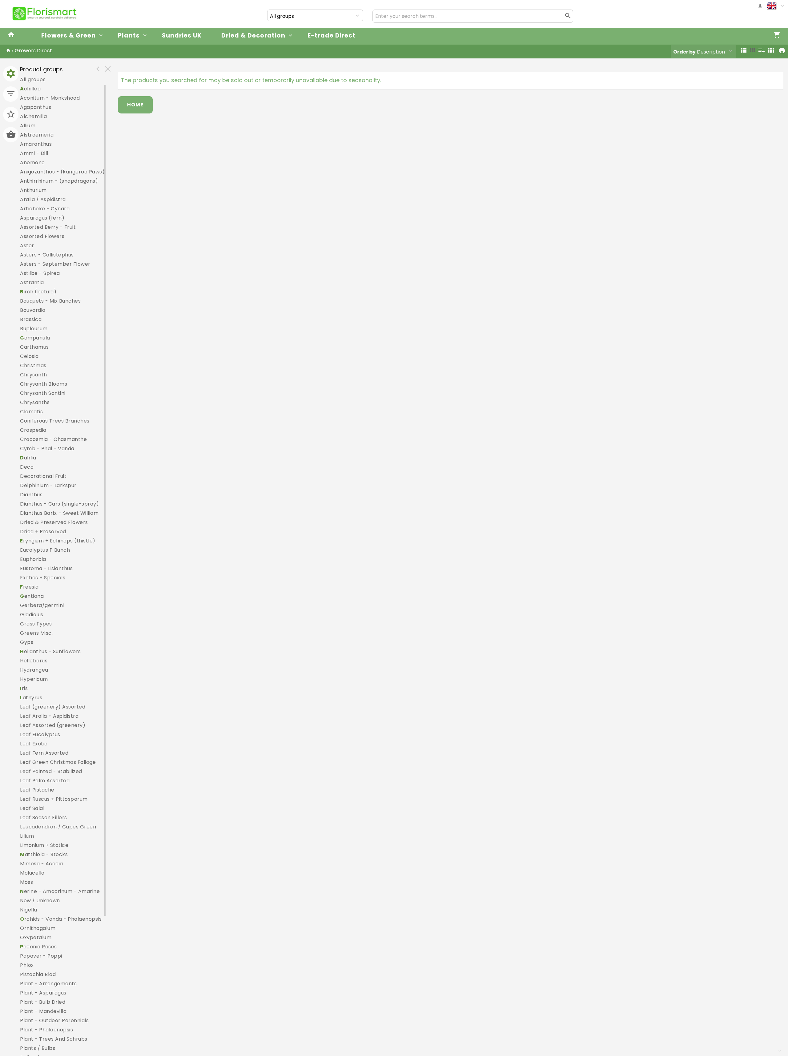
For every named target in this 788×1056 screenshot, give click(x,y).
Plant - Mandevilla (43, 1011)
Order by (684, 51)
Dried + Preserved (43, 531)
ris (24, 688)
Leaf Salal (32, 808)
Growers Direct (33, 50)
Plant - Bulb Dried (42, 1002)
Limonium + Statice (44, 845)
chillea (30, 88)
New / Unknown (40, 900)
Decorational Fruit (43, 476)
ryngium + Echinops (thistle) (57, 540)
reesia (29, 586)
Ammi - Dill (34, 153)
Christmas (33, 365)
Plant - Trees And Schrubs (53, 1038)
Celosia (29, 356)
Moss (26, 882)
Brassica (31, 319)
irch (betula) (38, 291)
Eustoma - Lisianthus (46, 568)
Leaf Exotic (34, 743)
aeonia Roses (38, 946)
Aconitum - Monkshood (50, 97)
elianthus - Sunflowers (50, 651)
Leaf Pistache (37, 789)
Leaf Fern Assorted (44, 752)
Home (135, 104)
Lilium (27, 836)
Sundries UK (182, 35)
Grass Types (36, 623)
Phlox (27, 965)
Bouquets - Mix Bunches (50, 300)
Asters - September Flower (55, 264)
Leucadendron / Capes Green (58, 826)
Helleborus (33, 660)
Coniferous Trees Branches (55, 420)
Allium (27, 125)
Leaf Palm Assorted (45, 780)
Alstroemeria (37, 134)
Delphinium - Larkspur (48, 485)
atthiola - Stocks (44, 854)
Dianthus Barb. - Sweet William (59, 513)
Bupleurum (34, 328)
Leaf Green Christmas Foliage (58, 762)
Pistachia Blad (38, 974)
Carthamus (34, 347)
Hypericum (34, 679)
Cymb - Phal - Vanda (47, 448)
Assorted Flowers (42, 236)
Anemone (32, 162)
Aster (27, 245)
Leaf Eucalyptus (40, 734)
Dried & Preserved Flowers (54, 522)
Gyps (26, 642)
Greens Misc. (36, 633)
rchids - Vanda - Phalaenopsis (61, 919)
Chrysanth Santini (43, 393)
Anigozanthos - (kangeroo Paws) (62, 171)
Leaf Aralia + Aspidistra (49, 716)
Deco (27, 466)
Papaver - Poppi (41, 955)
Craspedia (33, 430)
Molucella (32, 872)
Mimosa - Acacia (41, 863)
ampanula (35, 337)
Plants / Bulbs (37, 1048)
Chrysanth (33, 374)
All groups (33, 79)
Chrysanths (35, 402)
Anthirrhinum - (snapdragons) (59, 181)
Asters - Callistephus (47, 254)
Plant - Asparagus (43, 992)
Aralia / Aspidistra (43, 199)
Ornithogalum (37, 928)
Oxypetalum (35, 937)
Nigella (28, 909)
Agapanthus (35, 107)
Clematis (31, 411)
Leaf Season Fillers (43, 817)
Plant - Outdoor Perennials (54, 1020)
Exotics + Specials (42, 577)
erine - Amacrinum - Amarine (60, 891)
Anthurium (33, 190)
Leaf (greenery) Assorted (52, 706)
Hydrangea (34, 669)
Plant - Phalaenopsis (46, 1029)
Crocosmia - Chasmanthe (53, 439)
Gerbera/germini (42, 605)
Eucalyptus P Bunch (45, 550)
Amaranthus (36, 144)
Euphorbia (33, 559)
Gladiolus (31, 614)
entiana (32, 596)
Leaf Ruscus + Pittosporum (54, 799)
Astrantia (32, 282)
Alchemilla (33, 116)
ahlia (28, 457)
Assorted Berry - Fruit (48, 227)
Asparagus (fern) (42, 217)
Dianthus (31, 494)
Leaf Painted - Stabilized (51, 771)
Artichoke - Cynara (45, 208)
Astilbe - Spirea (40, 273)
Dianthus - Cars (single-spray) (59, 503)
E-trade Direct (332, 35)
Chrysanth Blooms (43, 383)
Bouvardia (33, 310)
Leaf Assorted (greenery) (52, 725)
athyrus (31, 697)
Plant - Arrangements (48, 983)
